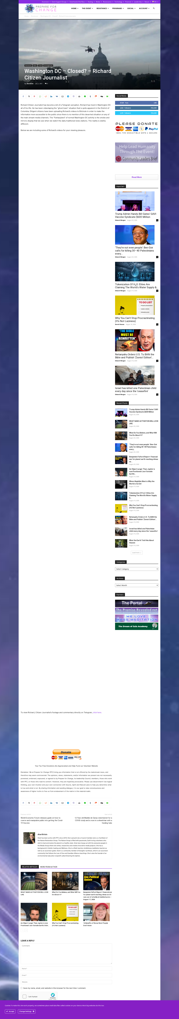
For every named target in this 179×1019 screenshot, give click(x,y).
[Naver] (107, 96)
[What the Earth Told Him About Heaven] (121, 543)
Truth (40, 65)
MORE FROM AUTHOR (48, 867)
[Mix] (96, 96)
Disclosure (34, 16)
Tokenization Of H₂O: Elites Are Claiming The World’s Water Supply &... (136, 286)
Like (155, 103)
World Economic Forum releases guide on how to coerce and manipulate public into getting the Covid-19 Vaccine (42, 820)
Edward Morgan (120, 220)
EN (155, 2)
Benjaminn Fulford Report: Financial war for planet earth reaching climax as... (143, 459)
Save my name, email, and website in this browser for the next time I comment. (54, 988)
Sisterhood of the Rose (77, 2)
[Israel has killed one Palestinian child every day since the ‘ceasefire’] (136, 375)
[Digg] (101, 96)
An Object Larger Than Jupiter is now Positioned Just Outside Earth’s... (142, 471)
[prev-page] (22, 930)
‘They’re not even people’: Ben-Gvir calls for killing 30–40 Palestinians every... (134, 250)
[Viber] (73, 96)
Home (73, 8)
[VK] (56, 96)
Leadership (138, 2)
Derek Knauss (119, 324)
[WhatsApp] (40, 96)
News (35, 65)
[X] (28, 96)
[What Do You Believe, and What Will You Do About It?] (66, 881)
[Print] (79, 96)
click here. (97, 712)
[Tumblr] (90, 96)
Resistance (102, 8)
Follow (154, 108)
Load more (136, 553)
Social (130, 8)
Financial (128, 2)
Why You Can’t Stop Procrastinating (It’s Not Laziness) (135, 320)
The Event (86, 8)
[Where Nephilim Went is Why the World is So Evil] (121, 484)
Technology (118, 2)
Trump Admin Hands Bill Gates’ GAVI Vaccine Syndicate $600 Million (135, 215)
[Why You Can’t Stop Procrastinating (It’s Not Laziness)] (66, 912)
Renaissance (107, 2)
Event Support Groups (59, 2)
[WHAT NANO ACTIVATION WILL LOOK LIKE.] (35, 881)
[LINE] (84, 96)
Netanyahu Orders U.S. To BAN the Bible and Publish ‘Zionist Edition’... (134, 356)
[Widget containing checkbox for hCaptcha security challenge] (39, 996)
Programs (117, 8)
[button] (154, 8)
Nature (147, 2)
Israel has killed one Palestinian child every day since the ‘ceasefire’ (135, 390)
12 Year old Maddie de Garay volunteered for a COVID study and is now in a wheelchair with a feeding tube (93, 820)
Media (98, 2)
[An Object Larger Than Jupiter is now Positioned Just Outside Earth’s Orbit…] (35, 912)
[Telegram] (68, 96)
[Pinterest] (34, 96)
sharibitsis (30, 83)
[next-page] (26, 930)
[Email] (62, 96)
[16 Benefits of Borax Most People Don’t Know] (97, 912)
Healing (90, 2)
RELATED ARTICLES (29, 867)
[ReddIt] (45, 96)
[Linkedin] (51, 96)
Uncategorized (48, 65)
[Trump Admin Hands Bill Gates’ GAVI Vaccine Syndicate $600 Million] (136, 201)
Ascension (45, 2)
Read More (137, 177)
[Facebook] (23, 96)
